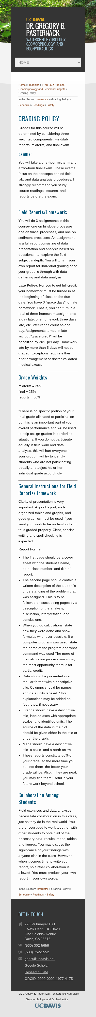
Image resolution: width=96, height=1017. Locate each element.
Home (22, 84)
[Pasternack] (47, 50)
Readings (38, 105)
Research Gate (36, 972)
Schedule (24, 105)
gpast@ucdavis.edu (40, 959)
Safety (50, 105)
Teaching (34, 84)
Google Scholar (37, 965)
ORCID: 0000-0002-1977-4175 (49, 979)
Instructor (42, 99)
